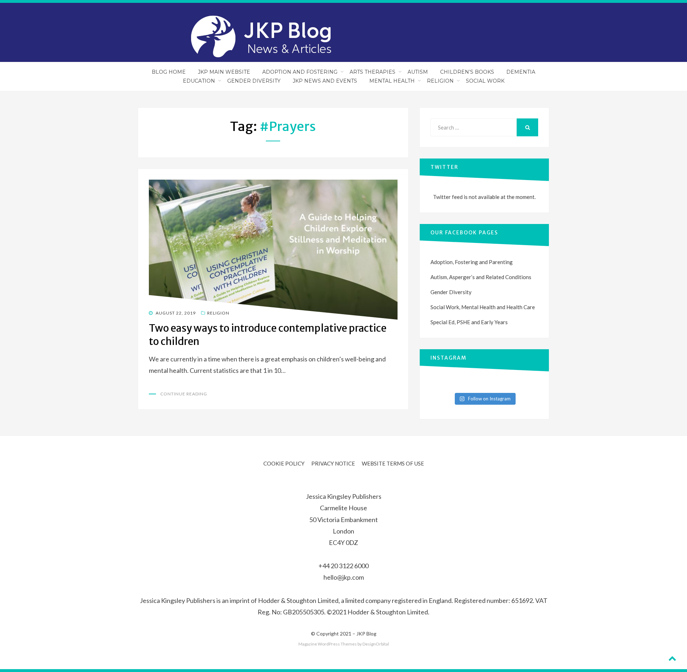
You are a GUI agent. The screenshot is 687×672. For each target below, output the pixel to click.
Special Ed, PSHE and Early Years (469, 322)
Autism (418, 72)
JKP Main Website (224, 72)
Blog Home (169, 72)
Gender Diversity (254, 81)
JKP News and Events (325, 81)
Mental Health (392, 81)
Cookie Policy (283, 463)
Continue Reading (183, 393)
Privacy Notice (333, 463)
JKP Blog (366, 633)
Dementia (520, 72)
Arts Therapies (372, 72)
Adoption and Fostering (299, 72)
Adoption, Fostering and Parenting (471, 262)
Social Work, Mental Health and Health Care (482, 307)
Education (199, 81)
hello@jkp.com (343, 577)
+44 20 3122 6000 (343, 566)
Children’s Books (467, 72)
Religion (440, 81)
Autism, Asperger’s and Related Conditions (480, 277)
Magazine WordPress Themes (327, 644)
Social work (485, 81)
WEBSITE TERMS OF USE (393, 463)
